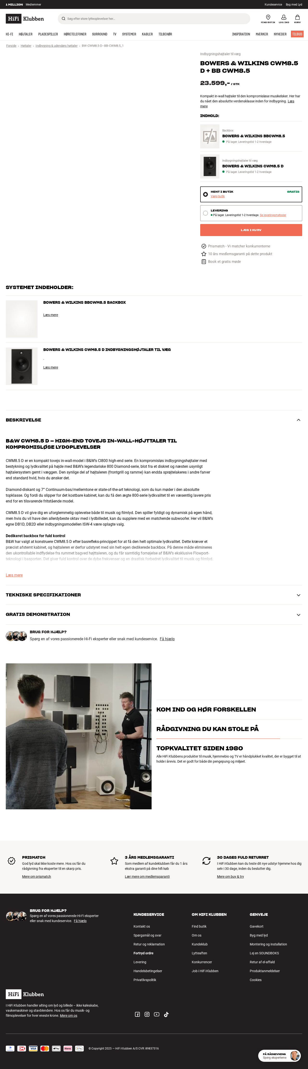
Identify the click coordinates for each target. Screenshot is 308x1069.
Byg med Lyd (294, 4)
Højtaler (26, 45)
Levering (140, 962)
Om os (196, 935)
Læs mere (50, 315)
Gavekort (256, 926)
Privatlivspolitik (145, 980)
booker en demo (280, 712)
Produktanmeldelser (265, 971)
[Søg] (63, 18)
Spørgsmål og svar (147, 935)
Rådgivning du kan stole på (207, 750)
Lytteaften (199, 953)
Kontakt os (142, 926)
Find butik (199, 926)
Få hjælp (167, 639)
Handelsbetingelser (148, 971)
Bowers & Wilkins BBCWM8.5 (253, 136)
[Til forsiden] (25, 19)
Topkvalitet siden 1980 (199, 769)
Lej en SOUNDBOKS (264, 953)
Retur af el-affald (262, 962)
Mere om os (68, 1015)
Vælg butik (218, 196)
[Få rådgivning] (295, 1056)
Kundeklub (200, 944)
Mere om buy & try (230, 876)
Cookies (256, 980)
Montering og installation (268, 944)
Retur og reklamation (149, 944)
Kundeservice (273, 4)
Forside (11, 45)
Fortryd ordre (144, 953)
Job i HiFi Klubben (205, 971)
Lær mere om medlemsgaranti (147, 876)
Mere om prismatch (36, 876)
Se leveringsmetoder (273, 215)
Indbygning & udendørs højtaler (56, 45)
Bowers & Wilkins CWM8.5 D (252, 166)
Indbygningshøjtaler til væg (220, 54)
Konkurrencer (202, 962)
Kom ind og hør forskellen (206, 703)
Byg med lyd (259, 935)
